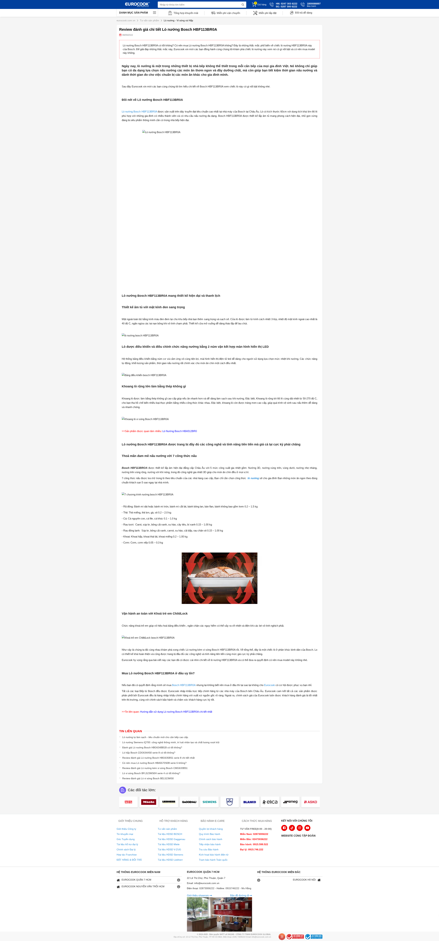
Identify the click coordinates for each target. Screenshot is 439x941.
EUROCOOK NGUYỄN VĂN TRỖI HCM (143, 886)
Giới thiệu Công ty (126, 828)
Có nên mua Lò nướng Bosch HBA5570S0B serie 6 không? (154, 763)
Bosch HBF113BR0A (184, 685)
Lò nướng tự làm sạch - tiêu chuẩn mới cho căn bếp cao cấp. (155, 737)
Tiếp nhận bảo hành (210, 844)
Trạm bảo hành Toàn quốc (213, 859)
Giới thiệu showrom (198, 895)
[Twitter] (292, 828)
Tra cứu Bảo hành (208, 849)
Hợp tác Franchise (127, 854)
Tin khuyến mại (125, 834)
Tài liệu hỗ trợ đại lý (127, 844)
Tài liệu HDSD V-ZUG (169, 849)
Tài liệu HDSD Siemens (170, 854)
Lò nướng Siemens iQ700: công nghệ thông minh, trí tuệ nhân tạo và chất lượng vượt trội (170, 742)
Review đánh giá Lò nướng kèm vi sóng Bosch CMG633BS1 (155, 768)
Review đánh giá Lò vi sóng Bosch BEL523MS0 (148, 778)
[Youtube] (307, 828)
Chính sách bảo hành (210, 839)
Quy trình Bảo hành (209, 834)
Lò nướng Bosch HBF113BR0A (139, 111)
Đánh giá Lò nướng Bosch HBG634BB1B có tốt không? (152, 747)
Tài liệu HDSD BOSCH (170, 834)
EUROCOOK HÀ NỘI (304, 879)
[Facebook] (284, 828)
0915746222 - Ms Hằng (238, 888)
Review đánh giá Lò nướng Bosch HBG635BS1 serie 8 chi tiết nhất (158, 757)
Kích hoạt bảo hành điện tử (213, 854)
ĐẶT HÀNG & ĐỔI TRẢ (129, 859)
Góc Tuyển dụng (126, 839)
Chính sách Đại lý (126, 849)
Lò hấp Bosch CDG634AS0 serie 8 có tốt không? (148, 752)
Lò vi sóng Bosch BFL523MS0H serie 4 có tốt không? (151, 773)
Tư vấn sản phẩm (167, 828)
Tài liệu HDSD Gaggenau (171, 839)
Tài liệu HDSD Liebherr (170, 859)
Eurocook (269, 685)
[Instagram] (300, 828)
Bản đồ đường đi (240, 895)
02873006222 (207, 888)
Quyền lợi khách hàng (211, 828)
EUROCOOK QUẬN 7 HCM (136, 879)
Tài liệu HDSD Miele (169, 844)
